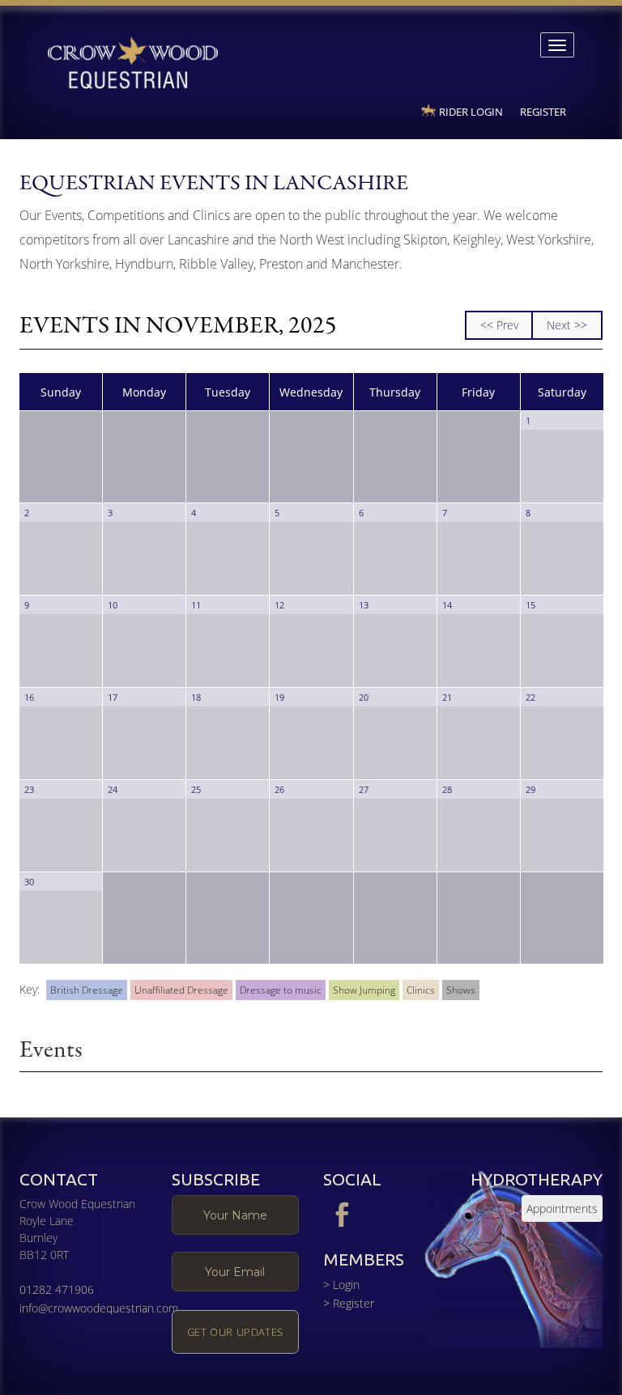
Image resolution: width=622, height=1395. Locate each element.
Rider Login (471, 111)
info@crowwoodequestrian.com (98, 1308)
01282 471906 (56, 1289)
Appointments (562, 1208)
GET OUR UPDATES (235, 1332)
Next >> (567, 325)
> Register (348, 1303)
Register (543, 111)
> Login (341, 1284)
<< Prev (499, 325)
